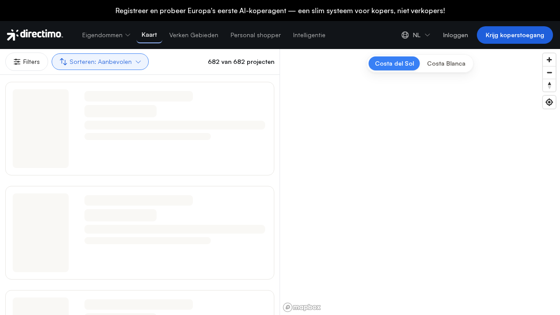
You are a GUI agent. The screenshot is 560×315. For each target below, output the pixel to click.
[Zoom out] (549, 72)
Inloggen (455, 34)
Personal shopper (256, 34)
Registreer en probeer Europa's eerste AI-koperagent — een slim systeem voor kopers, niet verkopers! (280, 10)
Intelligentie (309, 34)
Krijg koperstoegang (515, 34)
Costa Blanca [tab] (446, 63)
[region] (420, 182)
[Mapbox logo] (302, 307)
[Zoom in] (549, 59)
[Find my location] (549, 102)
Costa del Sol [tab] (394, 63)
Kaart (149, 34)
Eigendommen (102, 34)
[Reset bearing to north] (549, 85)
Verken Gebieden (193, 34)
